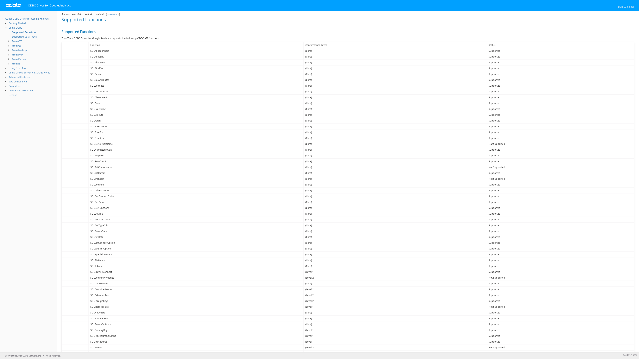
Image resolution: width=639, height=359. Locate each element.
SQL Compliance (18, 81)
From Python (19, 59)
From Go (16, 45)
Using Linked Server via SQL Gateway (29, 72)
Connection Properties (21, 90)
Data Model (15, 86)
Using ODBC (15, 27)
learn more (113, 14)
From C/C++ (18, 41)
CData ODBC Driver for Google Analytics (27, 18)
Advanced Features (19, 77)
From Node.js (19, 50)
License (13, 95)
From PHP (17, 54)
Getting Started (17, 23)
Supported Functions (24, 32)
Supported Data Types (24, 36)
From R (16, 63)
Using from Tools (18, 68)
